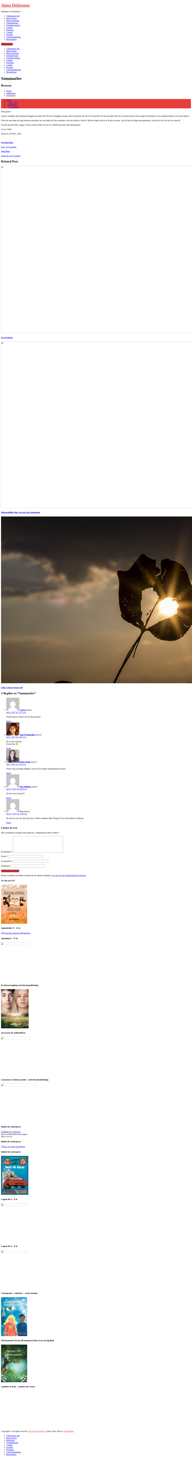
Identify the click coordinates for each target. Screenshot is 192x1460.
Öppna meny (7, 44)
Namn (4, 856)
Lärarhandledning (13, 37)
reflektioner (12, 105)
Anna (9, 100)
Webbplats (5, 866)
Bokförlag (10, 1440)
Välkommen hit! (13, 16)
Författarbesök (12, 23)
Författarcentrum (13, 25)
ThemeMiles (69, 1431)
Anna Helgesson (15, 5)
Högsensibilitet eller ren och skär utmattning (20, 512)
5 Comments (13, 107)
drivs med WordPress (37, 1431)
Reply (8, 721)
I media (9, 28)
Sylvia (22, 710)
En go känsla (7, 337)
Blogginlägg (11, 39)
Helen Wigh (25, 762)
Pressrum (10, 30)
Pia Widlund (25, 787)
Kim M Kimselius (27, 735)
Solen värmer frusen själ (12, 687)
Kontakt (9, 35)
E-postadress (7, 861)
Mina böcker (11, 18)
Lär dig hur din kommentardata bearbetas (69, 875)
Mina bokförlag (12, 21)
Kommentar (6, 852)
